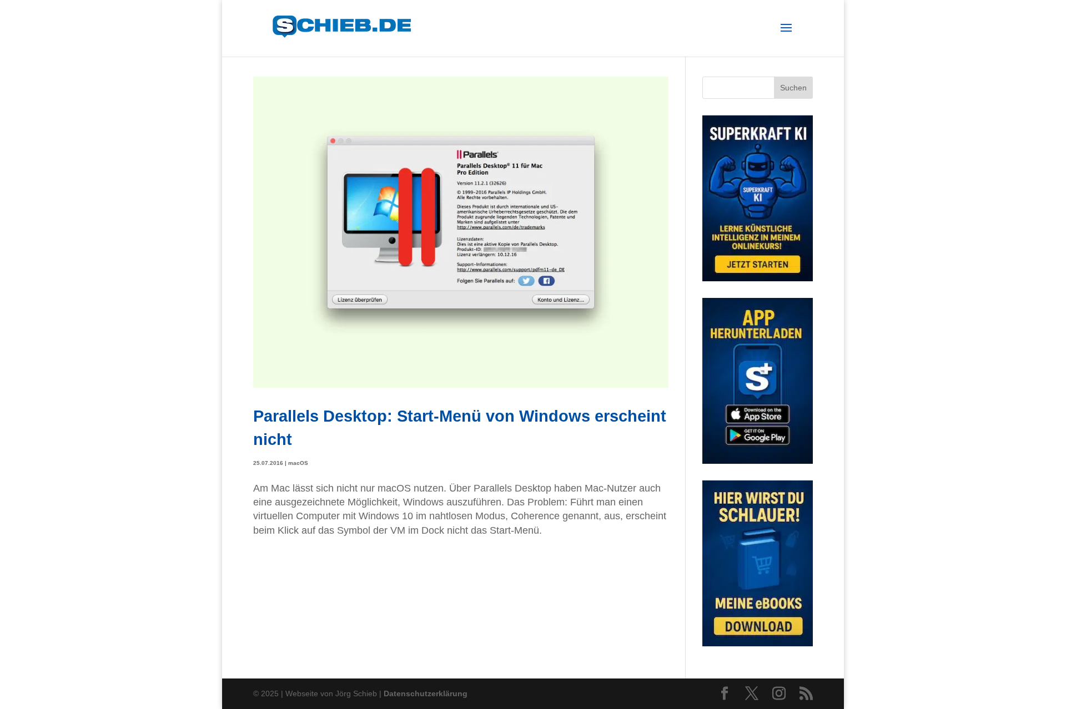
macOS (298, 463)
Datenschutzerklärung (425, 693)
